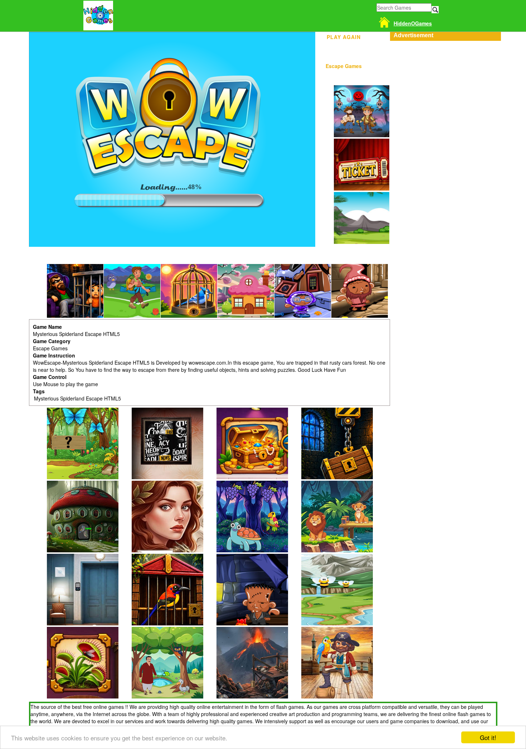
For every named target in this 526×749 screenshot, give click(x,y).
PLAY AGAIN (344, 35)
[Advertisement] (443, 85)
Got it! (488, 737)
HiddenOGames (413, 23)
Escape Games (344, 65)
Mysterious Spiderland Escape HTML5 (77, 398)
